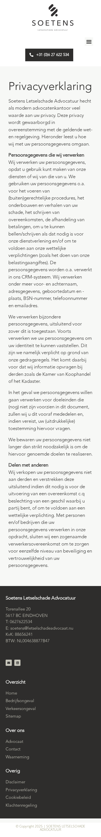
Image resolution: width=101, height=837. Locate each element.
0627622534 (21, 622)
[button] (89, 41)
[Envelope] (9, 663)
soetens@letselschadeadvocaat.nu (41, 628)
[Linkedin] (17, 663)
